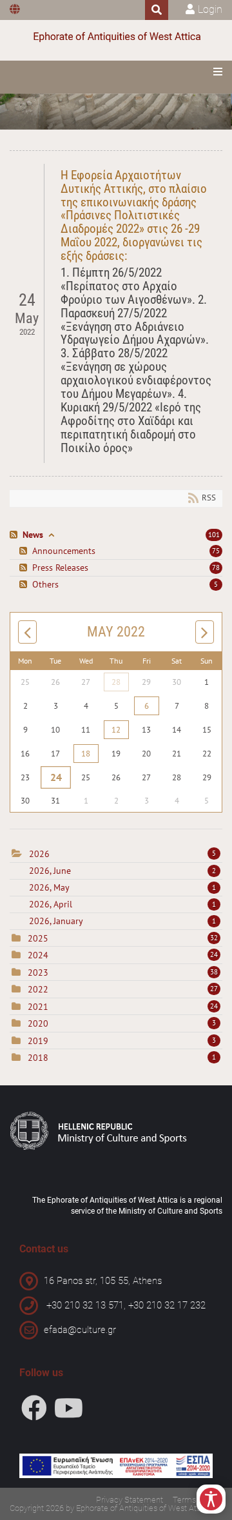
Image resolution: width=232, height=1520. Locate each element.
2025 (38, 938)
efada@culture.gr (80, 1330)
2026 (39, 854)
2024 (38, 955)
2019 (38, 1041)
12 (116, 729)
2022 (38, 989)
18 (85, 753)
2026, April (122, 904)
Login (210, 9)
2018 (38, 1057)
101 (214, 534)
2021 (38, 1006)
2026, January (122, 921)
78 (216, 567)
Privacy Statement (129, 1499)
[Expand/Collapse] (51, 535)
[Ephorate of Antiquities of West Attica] (116, 37)
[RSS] (15, 535)
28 (116, 681)
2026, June (122, 870)
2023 (38, 972)
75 (216, 550)
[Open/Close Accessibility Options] (211, 1499)
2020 (38, 1023)
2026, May (122, 887)
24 (55, 777)
